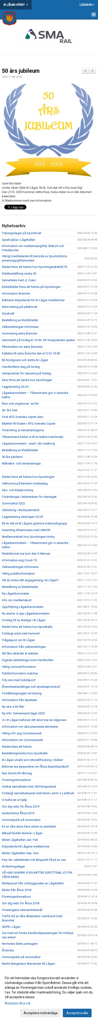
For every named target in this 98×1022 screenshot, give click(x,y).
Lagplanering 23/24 (15, 386)
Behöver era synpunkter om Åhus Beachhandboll (35, 766)
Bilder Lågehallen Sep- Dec (20, 853)
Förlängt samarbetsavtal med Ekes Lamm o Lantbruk (38, 793)
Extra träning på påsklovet (19, 307)
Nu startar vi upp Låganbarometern (25, 613)
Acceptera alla (77, 1013)
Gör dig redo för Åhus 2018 (20, 903)
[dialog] (49, 995)
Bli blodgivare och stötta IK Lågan (25, 360)
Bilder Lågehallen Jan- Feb (20, 840)
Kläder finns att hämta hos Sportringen (28, 477)
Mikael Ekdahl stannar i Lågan (22, 833)
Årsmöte (8, 950)
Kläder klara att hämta (17, 746)
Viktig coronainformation (19, 666)
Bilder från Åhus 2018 (16, 890)
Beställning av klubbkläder (20, 320)
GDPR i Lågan (11, 927)
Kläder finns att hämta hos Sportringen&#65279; (35, 267)
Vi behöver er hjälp (14, 800)
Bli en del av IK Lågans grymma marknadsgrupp (34, 523)
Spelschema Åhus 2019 (18, 813)
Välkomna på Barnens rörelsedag (25, 483)
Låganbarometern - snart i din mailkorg (28, 443)
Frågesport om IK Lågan (18, 640)
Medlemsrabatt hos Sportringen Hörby (28, 536)
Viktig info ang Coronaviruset (22, 733)
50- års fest (9, 410)
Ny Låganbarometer (15, 593)
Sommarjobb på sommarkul (21, 820)
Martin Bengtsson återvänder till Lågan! (28, 963)
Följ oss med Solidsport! (19, 680)
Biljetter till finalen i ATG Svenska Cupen (28, 423)
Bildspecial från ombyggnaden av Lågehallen (33, 883)
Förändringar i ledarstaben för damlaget (29, 497)
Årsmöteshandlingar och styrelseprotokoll (31, 686)
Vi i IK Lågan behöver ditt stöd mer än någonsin (34, 720)
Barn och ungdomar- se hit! (20, 403)
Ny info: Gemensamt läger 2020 (23, 713)
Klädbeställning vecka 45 (19, 273)
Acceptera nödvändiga (41, 1013)
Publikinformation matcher (20, 673)
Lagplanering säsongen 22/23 (22, 516)
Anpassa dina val (17, 1003)
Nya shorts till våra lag (17, 773)
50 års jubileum (20, 71)
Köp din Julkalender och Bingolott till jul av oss (34, 860)
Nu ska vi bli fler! (13, 706)
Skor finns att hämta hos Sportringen (27, 380)
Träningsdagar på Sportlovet (21, 233)
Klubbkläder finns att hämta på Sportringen (31, 287)
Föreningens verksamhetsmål (22, 910)
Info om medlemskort (17, 600)
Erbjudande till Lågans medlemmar (25, 846)
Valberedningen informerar (20, 327)
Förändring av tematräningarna (23, 430)
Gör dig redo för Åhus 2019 (20, 806)
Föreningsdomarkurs (16, 780)
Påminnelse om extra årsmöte (22, 347)
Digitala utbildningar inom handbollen (27, 660)
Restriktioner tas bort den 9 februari (26, 553)
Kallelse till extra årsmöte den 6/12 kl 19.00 (31, 353)
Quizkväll (8, 313)
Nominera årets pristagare (20, 943)
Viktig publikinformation (18, 573)
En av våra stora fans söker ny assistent (29, 826)
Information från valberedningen (24, 647)
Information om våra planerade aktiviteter (30, 726)
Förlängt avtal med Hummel (20, 633)
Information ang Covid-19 (19, 560)
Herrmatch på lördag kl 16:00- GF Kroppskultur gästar (38, 340)
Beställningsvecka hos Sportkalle (25, 753)
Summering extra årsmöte (19, 333)
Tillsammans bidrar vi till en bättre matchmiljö (33, 437)
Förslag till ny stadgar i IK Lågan (23, 620)
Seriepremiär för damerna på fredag (26, 373)
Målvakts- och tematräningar (21, 463)
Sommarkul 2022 (13, 503)
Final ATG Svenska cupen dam (22, 417)
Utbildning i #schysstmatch (20, 510)
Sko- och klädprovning (17, 490)
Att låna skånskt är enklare (20, 653)
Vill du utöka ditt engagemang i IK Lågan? (30, 580)
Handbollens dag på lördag (21, 366)
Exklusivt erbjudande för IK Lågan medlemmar (33, 300)
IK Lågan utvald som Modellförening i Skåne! (32, 760)
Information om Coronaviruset (22, 740)
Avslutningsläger (13, 866)
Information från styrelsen (19, 700)
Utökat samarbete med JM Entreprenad (29, 786)
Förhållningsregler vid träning (22, 693)
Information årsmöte (16, 293)
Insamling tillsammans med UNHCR (26, 530)
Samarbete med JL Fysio (19, 280)
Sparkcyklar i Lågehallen (18, 240)
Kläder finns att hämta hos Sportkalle (27, 627)
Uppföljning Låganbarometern (23, 607)
